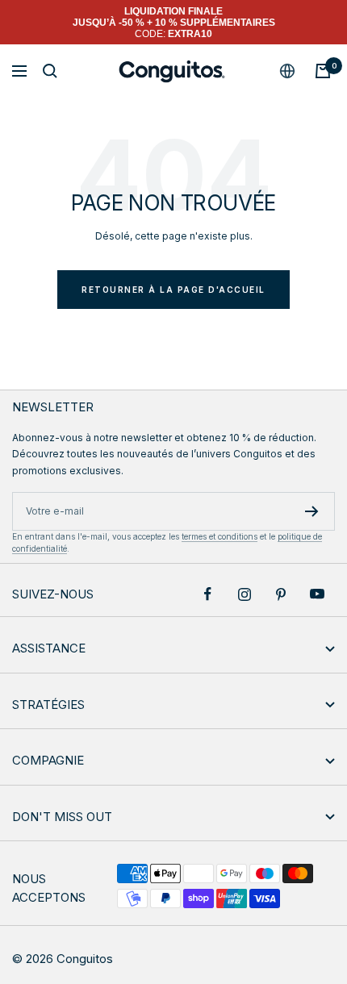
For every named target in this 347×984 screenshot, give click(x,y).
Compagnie (48, 760)
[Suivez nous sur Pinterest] (280, 594)
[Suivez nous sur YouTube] (317, 594)
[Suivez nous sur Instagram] (244, 594)
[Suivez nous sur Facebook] (208, 594)
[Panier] (323, 71)
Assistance (49, 648)
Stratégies (48, 704)
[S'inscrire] (312, 511)
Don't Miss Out (62, 816)
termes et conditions (219, 536)
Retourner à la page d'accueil (173, 289)
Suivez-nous (53, 594)
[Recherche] (50, 71)
